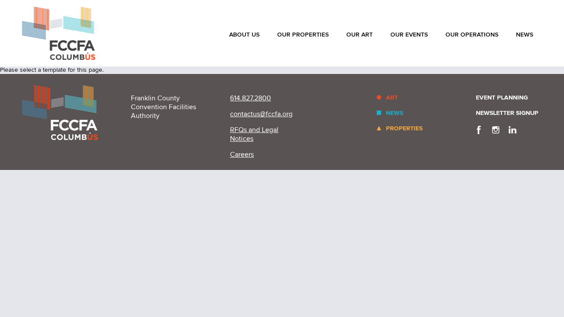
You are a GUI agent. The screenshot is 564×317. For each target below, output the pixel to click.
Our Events (409, 34)
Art (392, 97)
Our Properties (303, 34)
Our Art (359, 34)
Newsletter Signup (507, 113)
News (524, 34)
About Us (244, 34)
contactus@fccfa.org (261, 114)
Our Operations (471, 34)
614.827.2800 (250, 98)
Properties (404, 128)
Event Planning (502, 97)
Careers (242, 154)
